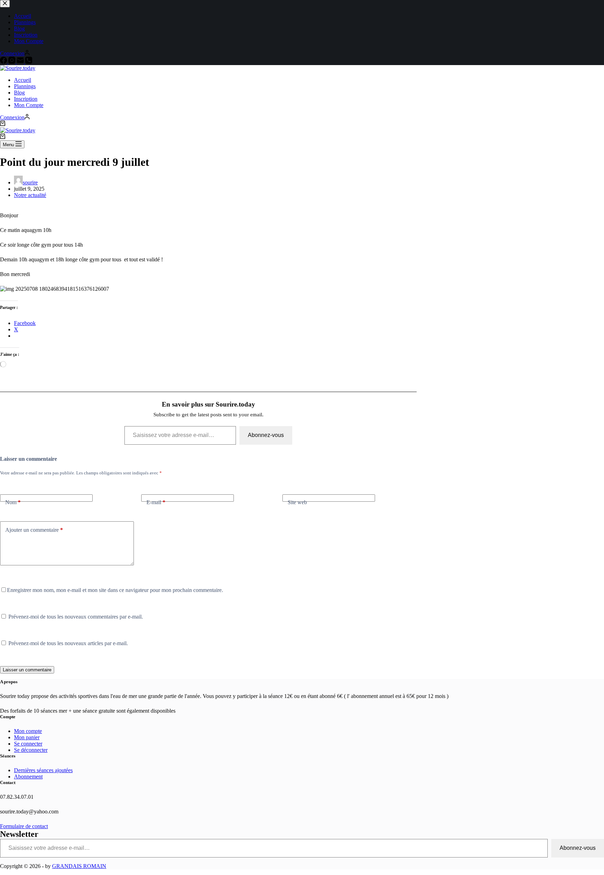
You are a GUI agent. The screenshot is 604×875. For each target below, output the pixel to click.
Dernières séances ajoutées (43, 770)
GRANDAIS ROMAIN (79, 866)
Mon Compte (28, 105)
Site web (297, 502)
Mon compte (28, 731)
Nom (13, 502)
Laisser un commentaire (27, 669)
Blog (19, 93)
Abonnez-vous (266, 435)
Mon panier (26, 737)
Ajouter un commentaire (34, 530)
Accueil (22, 80)
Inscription (25, 99)
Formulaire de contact (24, 826)
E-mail (155, 502)
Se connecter (28, 744)
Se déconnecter (31, 750)
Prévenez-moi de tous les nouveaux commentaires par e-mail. (75, 617)
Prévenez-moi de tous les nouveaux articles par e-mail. (68, 643)
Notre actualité (30, 195)
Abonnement (28, 776)
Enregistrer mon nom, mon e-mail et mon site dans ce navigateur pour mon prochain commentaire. (115, 590)
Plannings (25, 86)
